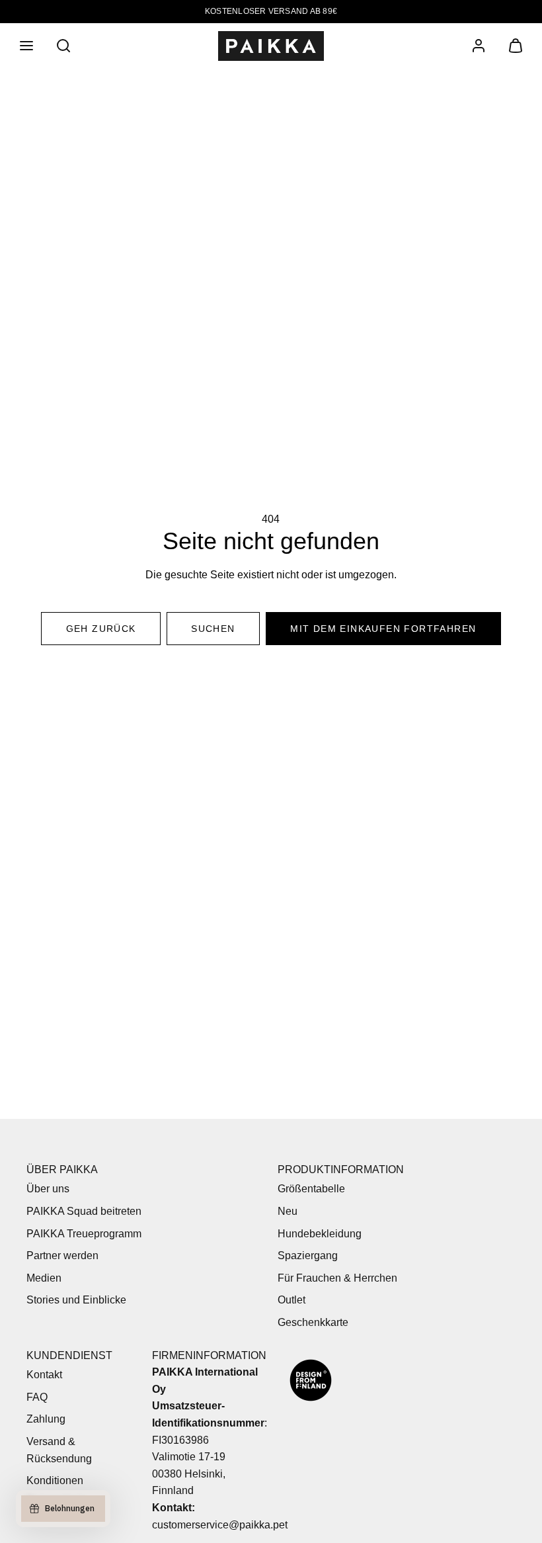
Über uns (47, 1188)
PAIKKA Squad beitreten (83, 1211)
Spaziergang (308, 1255)
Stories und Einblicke (76, 1299)
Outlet (291, 1299)
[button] (26, 46)
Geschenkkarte (313, 1322)
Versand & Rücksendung (59, 1450)
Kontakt (44, 1374)
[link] (478, 46)
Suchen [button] (213, 628)
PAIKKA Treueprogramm (83, 1233)
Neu (287, 1211)
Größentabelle (311, 1188)
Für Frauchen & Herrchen (337, 1278)
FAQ (37, 1397)
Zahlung (45, 1419)
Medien (43, 1278)
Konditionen (54, 1480)
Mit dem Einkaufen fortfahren (383, 628)
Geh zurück (101, 628)
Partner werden (62, 1255)
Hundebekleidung (320, 1233)
